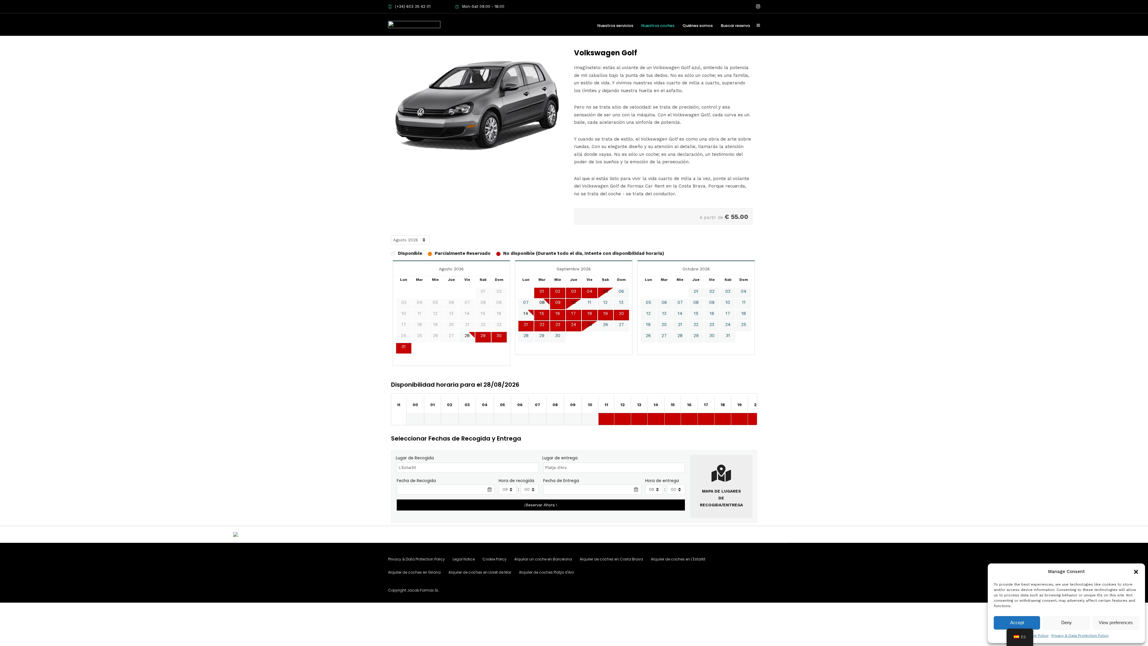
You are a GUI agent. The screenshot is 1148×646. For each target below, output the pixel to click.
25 (589, 324)
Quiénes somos (698, 25)
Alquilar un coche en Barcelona (543, 559)
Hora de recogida (516, 481)
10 (573, 302)
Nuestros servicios (615, 25)
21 (526, 324)
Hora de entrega (662, 481)
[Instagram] (758, 6)
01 (542, 291)
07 (526, 302)
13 (621, 302)
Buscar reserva (735, 25)
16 (557, 313)
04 (590, 291)
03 (573, 291)
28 (467, 335)
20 (621, 313)
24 (573, 324)
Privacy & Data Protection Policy (1080, 635)
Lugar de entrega (560, 458)
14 (525, 313)
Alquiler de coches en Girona (414, 572)
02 (557, 291)
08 (542, 302)
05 (605, 291)
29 (483, 335)
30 (499, 335)
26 (605, 324)
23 (557, 324)
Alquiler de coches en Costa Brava (611, 559)
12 (605, 302)
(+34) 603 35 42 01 (412, 6)
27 (621, 324)
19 (605, 313)
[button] (1136, 572)
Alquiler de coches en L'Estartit (678, 559)
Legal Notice (464, 559)
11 (589, 302)
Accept (1017, 622)
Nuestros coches (657, 25)
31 (404, 346)
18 (589, 313)
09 (558, 302)
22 (542, 324)
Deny (1066, 622)
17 (573, 313)
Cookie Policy (1036, 635)
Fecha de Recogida (416, 481)
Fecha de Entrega (561, 481)
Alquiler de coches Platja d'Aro (546, 572)
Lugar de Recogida (415, 458)
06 (621, 291)
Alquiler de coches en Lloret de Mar (479, 572)
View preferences (1116, 622)
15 (542, 313)
